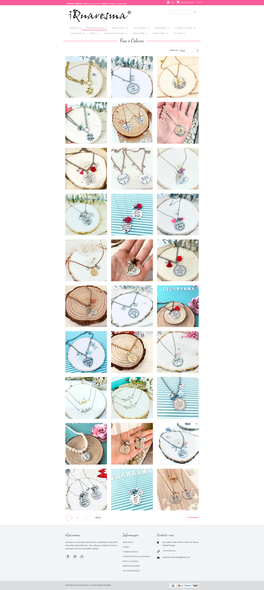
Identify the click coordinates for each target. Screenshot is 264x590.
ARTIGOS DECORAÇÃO (114, 33)
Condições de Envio (130, 551)
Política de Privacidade (131, 566)
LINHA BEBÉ (138, 33)
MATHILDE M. (118, 27)
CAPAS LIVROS (159, 33)
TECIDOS (178, 33)
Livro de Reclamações (131, 570)
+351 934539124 (169, 550)
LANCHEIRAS (160, 27)
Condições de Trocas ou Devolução (136, 556)
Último (98, 517)
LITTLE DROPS (139, 27)
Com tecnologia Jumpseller (100, 585)
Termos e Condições (130, 561)
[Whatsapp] (81, 556)
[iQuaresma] (99, 16)
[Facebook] (67, 556)
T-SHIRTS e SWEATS (183, 27)
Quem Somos (128, 542)
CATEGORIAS (76, 33)
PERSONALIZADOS (95, 27)
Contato (126, 547)
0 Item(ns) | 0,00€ (187, 2)
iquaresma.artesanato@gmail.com (176, 557)
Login (172, 2)
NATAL (93, 33)
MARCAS (74, 27)
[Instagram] (74, 556)
